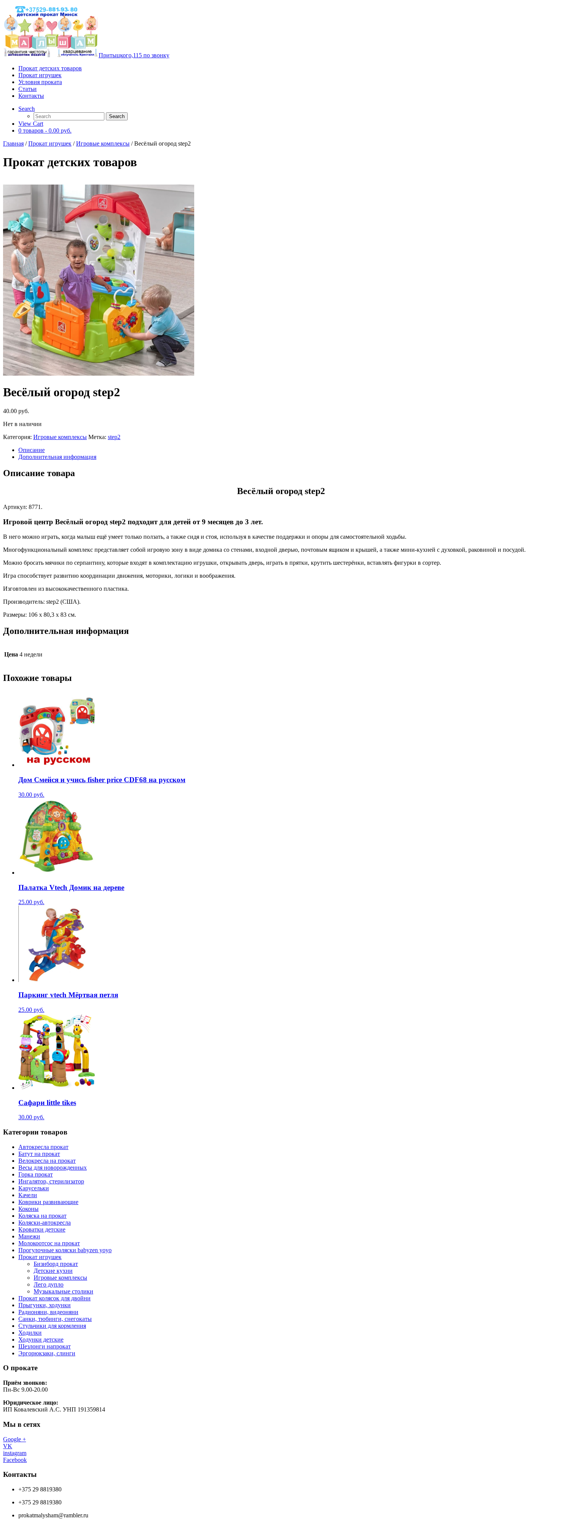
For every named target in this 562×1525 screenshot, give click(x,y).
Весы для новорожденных (52, 1167)
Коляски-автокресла (44, 1222)
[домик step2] (281, 281)
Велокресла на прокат (47, 1160)
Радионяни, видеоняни (48, 1312)
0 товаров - (44, 130)
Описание (31, 450)
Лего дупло (48, 1284)
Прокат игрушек (40, 75)
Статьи (27, 89)
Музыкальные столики (63, 1291)
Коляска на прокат (42, 1215)
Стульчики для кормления (52, 1325)
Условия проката (40, 82)
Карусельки (33, 1188)
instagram (14, 1453)
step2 (114, 437)
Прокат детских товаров (50, 68)
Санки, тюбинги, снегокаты (55, 1319)
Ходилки (30, 1332)
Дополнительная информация (57, 457)
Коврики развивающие (48, 1202)
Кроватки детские (41, 1229)
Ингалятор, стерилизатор (51, 1181)
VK (7, 1446)
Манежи (29, 1236)
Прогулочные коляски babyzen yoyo (65, 1250)
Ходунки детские (40, 1339)
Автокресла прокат (43, 1147)
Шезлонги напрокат (44, 1346)
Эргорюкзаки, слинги (46, 1353)
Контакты (31, 95)
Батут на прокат (39, 1154)
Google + (14, 1439)
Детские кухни (53, 1270)
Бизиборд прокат (56, 1264)
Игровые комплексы (103, 143)
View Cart (30, 123)
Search (26, 108)
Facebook (15, 1460)
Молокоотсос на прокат (49, 1243)
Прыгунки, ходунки (44, 1305)
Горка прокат (35, 1174)
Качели (27, 1195)
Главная (13, 143)
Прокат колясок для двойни (54, 1298)
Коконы (28, 1209)
